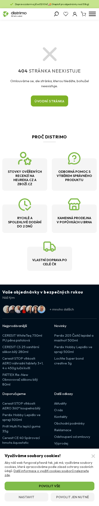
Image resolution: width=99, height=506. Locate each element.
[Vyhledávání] (56, 14)
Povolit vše (49, 486)
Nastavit (26, 497)
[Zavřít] (93, 456)
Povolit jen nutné (72, 497)
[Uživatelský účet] (74, 14)
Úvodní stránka (49, 101)
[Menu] (92, 14)
